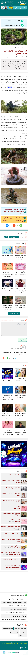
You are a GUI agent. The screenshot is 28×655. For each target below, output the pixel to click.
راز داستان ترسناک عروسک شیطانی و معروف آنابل (7, 307)
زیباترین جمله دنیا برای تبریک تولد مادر (20, 273)
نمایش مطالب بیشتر (14, 313)
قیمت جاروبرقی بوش (8, 628)
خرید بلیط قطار (22, 636)
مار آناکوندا (9, 87)
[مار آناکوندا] (14, 196)
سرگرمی (6, 237)
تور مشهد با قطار (14, 632)
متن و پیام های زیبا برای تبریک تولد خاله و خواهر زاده (7, 274)
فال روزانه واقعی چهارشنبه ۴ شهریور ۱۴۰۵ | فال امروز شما (8, 397)
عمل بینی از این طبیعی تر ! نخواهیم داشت (14, 209)
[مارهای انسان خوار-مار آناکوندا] (14, 156)
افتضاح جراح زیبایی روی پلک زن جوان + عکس (20, 415)
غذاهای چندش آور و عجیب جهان (20, 396)
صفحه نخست (23, 643)
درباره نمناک (15, 643)
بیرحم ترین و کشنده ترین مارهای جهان (20, 306)
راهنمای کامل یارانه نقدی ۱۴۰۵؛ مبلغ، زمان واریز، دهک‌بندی (13, 220)
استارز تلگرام (23, 632)
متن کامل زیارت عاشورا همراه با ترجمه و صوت (16, 599)
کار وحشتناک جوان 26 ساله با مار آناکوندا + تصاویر (15, 52)
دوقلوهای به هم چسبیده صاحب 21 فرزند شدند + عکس (13, 212)
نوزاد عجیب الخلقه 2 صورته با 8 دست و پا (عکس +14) (20, 432)
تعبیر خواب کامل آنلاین (20, 628)
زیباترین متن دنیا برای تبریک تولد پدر (7, 256)
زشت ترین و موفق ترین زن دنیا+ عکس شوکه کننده (20, 291)
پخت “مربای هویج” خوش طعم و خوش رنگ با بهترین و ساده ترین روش (14, 602)
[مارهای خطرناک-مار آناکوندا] (14, 176)
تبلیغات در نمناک (6, 643)
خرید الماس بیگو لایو (7, 381)
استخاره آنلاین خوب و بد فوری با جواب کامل (14, 218)
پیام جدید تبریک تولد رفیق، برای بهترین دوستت (20, 257)
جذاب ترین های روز (14, 237)
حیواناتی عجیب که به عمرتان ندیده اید (7, 290)
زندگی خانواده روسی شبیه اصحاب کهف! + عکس (7, 415)
